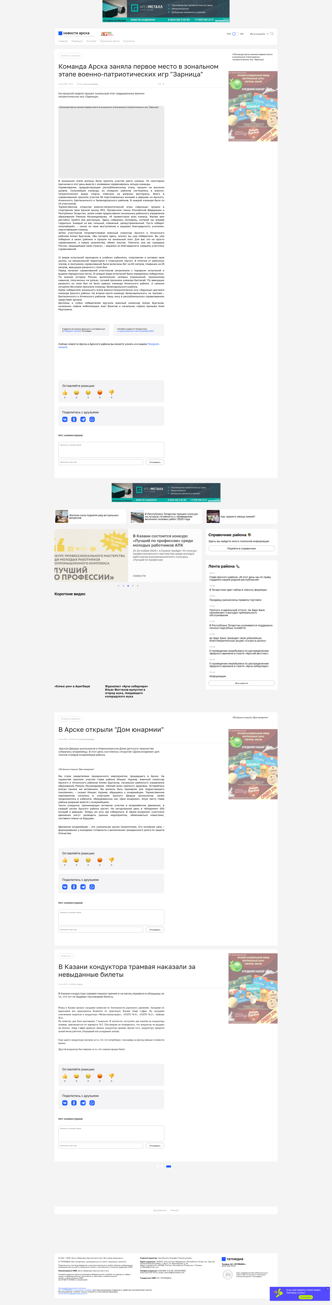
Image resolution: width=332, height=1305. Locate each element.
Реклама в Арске (109, 41)
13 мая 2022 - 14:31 (65, 739)
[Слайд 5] (138, 586)
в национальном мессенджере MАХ (135, 331)
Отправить (155, 462)
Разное (174, 1210)
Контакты (128, 41)
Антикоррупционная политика (72, 1288)
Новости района (70, 55)
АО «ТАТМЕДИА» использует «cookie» (75, 1290)
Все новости (241, 683)
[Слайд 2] (123, 586)
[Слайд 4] (133, 586)
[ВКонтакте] (64, 419)
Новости (66, 955)
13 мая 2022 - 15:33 (65, 84)
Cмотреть (306, 1297)
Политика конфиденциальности (72, 1293)
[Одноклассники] (74, 419)
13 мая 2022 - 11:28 (65, 984)
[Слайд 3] (128, 586)
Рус (229, 34)
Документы (160, 1210)
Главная (63, 41)
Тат (242, 34)
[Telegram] (83, 419)
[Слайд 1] (118, 586)
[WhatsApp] (92, 419)
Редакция (76, 41)
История (91, 41)
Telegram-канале (73, 331)
